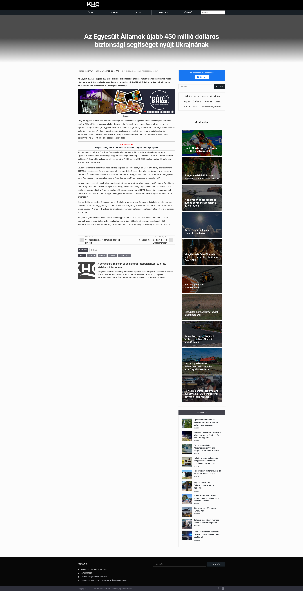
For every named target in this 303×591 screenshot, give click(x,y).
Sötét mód (188, 12)
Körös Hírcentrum (86, 71)
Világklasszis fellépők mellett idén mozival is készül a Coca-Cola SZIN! (201, 257)
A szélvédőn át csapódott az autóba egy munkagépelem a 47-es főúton (200, 202)
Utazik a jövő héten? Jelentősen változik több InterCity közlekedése (198, 366)
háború (102, 255)
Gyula (187, 101)
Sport (217, 102)
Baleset (197, 101)
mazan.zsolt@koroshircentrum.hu (94, 577)
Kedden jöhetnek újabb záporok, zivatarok (197, 231)
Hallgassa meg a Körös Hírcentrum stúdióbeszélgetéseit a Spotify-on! (126, 147)
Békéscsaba (192, 96)
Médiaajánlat (122, 580)
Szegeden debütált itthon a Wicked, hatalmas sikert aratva (202, 177)
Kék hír (208, 101)
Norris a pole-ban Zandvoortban (194, 286)
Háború (94, 250)
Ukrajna (112, 255)
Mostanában (202, 122)
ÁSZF (114, 580)
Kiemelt (139, 12)
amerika (92, 255)
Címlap (90, 12)
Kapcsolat (163, 12)
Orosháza (215, 96)
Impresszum (86, 580)
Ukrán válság (124, 255)
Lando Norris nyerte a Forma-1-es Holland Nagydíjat (201, 150)
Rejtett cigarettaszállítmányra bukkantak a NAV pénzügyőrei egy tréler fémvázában (201, 393)
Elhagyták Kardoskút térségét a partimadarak (201, 313)
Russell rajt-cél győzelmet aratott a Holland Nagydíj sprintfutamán (199, 339)
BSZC (195, 107)
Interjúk (114, 12)
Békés (205, 96)
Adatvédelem (105, 580)
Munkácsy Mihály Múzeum (211, 107)
